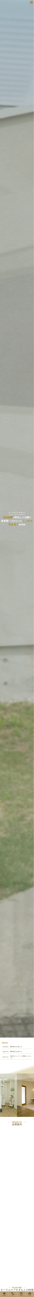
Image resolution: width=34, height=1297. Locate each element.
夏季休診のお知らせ (16, 1046)
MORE (17, 1171)
